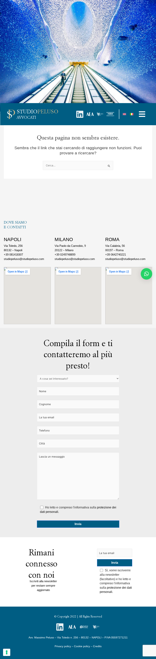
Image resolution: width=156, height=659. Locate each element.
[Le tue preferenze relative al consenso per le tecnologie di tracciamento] (6, 652)
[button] (142, 114)
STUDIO (37, 111)
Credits (97, 646)
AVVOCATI (26, 117)
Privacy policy (63, 646)
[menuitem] (124, 114)
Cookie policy (82, 646)
